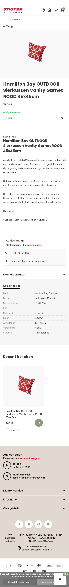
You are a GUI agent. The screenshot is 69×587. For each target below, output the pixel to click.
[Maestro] (34, 572)
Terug (9, 26)
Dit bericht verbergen (18, 582)
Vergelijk (12, 118)
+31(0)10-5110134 (20, 253)
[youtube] (48, 524)
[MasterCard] (39, 566)
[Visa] (49, 566)
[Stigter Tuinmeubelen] (12, 10)
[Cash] (10, 566)
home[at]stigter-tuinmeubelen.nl (28, 261)
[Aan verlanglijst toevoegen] (62, 118)
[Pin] (44, 572)
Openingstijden (33, 245)
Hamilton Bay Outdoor (46, 293)
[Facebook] (19, 524)
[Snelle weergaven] (39, 423)
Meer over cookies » (51, 582)
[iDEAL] (20, 566)
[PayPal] (30, 566)
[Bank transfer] (59, 566)
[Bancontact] (25, 572)
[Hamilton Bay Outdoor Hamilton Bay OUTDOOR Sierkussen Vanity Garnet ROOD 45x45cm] (23, 386)
